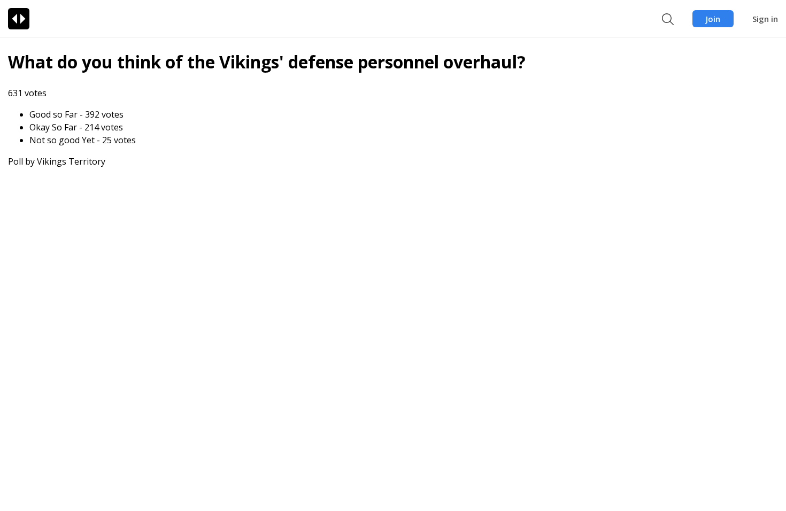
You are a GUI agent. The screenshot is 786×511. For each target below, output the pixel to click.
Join (713, 18)
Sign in (765, 18)
